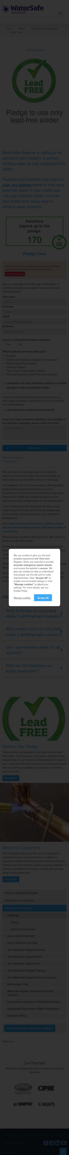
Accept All (43, 597)
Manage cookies (22, 597)
